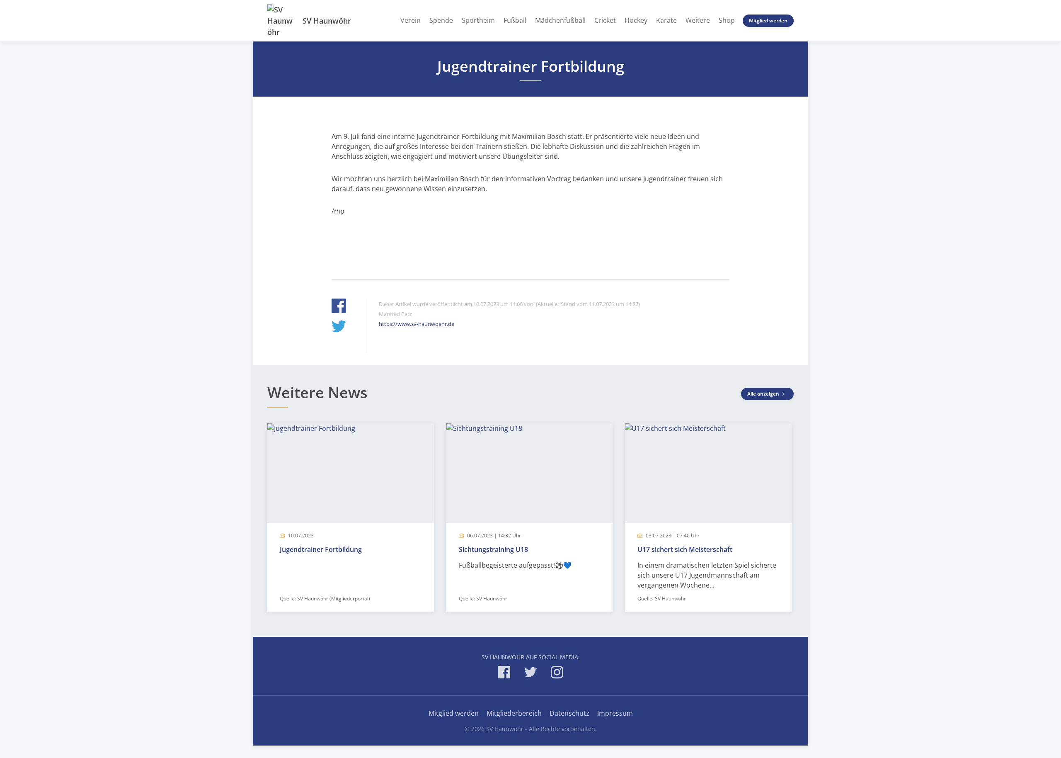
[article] (350, 517)
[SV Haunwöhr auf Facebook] (504, 673)
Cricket (605, 20)
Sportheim (478, 20)
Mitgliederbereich (514, 713)
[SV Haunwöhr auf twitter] (530, 673)
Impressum (615, 713)
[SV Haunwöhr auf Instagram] (557, 673)
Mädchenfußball (560, 20)
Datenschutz (569, 713)
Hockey (636, 20)
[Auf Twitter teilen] (339, 327)
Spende (441, 20)
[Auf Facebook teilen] (339, 307)
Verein (410, 20)
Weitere (698, 20)
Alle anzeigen (763, 393)
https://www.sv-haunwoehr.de (416, 324)
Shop (727, 20)
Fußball (515, 20)
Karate (666, 20)
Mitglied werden (768, 20)
